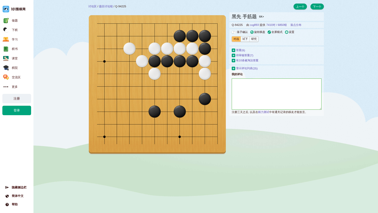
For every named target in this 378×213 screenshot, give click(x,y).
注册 (17, 98)
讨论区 (92, 6)
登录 (17, 110)
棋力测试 (263, 112)
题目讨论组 (106, 6)
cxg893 (254, 24)
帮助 (15, 204)
